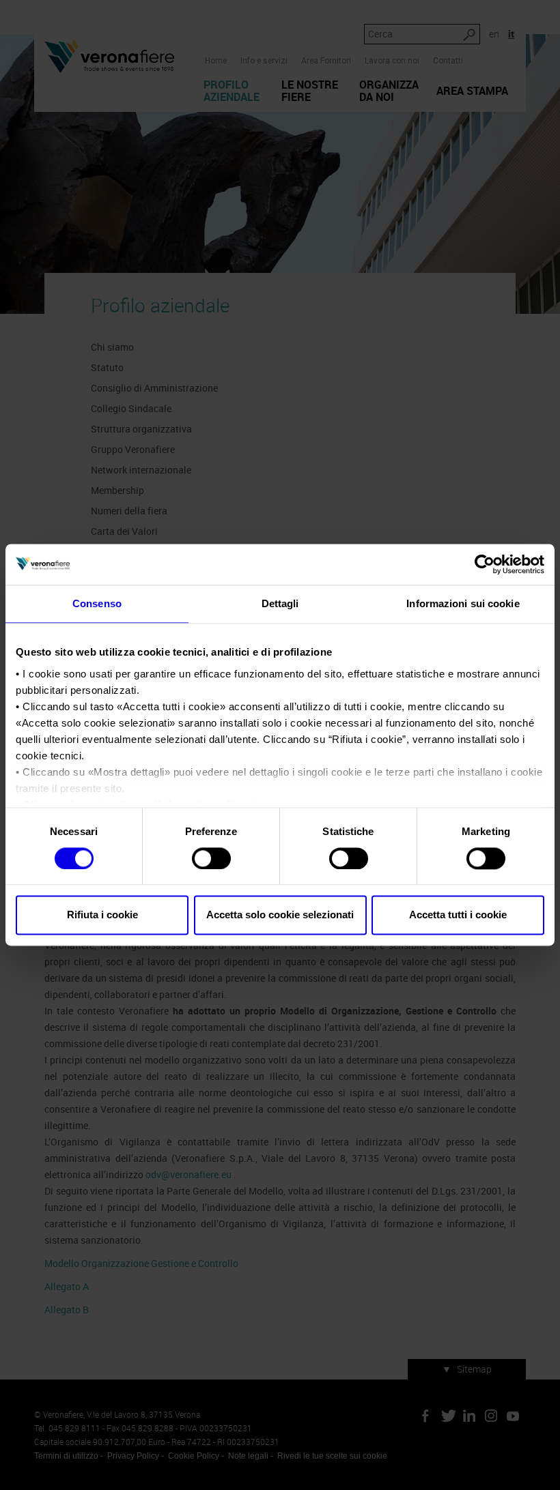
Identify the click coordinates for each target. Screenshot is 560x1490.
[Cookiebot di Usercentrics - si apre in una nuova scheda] (484, 564)
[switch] (211, 858)
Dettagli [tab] (280, 603)
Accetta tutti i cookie (458, 915)
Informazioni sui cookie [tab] (462, 603)
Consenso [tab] (97, 603)
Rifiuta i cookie (102, 915)
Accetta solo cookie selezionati (280, 915)
